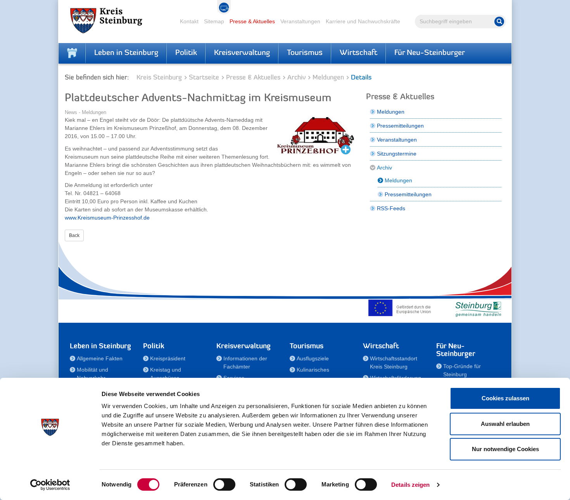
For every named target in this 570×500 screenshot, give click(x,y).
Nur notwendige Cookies (505, 449)
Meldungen (328, 77)
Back (74, 235)
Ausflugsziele (313, 358)
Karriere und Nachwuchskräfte (363, 21)
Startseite (204, 77)
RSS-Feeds (391, 208)
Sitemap (214, 21)
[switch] (224, 484)
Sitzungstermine (396, 154)
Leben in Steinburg (126, 53)
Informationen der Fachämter (245, 362)
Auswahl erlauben (505, 423)
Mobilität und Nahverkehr (92, 374)
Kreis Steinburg (159, 77)
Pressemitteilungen (400, 126)
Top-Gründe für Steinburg (462, 370)
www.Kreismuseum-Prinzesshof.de (107, 218)
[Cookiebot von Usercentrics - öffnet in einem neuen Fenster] (50, 485)
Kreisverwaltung (242, 53)
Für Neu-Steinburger (429, 53)
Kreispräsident (167, 358)
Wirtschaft (358, 53)
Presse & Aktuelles (252, 21)
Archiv (296, 77)
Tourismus (305, 53)
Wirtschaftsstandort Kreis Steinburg (393, 362)
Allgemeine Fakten (100, 358)
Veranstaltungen (300, 21)
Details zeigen (410, 484)
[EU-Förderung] (401, 307)
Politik (186, 53)
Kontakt (189, 21)
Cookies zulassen (505, 398)
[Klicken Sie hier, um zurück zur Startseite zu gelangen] (72, 53)
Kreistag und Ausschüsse (165, 374)
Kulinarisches (313, 370)
